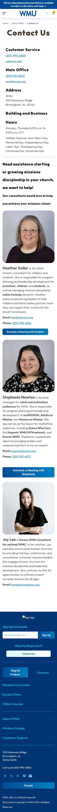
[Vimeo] (24, 775)
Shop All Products (15, 672)
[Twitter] (11, 775)
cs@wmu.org (14, 61)
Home (6, 23)
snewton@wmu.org (23, 451)
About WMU (18, 23)
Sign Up (46, 635)
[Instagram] (17, 775)
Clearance (43, 672)
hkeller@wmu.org (22, 317)
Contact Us (28, 653)
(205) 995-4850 (22, 767)
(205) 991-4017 (21, 456)
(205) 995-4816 (21, 323)
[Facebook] (5, 775)
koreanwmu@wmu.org (25, 584)
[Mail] (30, 775)
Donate (28, 785)
